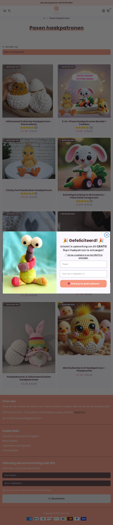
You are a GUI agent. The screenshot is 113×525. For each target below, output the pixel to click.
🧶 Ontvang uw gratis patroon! (83, 283)
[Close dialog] (106, 235)
